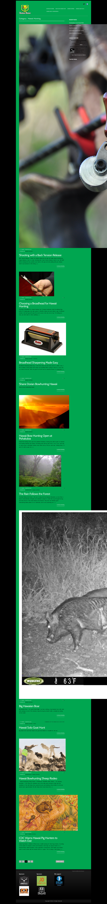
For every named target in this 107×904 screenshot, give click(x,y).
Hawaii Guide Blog (80, 8)
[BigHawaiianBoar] (29, 706)
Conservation (28, 774)
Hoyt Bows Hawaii (73, 28)
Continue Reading (60, 266)
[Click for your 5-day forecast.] (72, 52)
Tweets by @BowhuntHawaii (78, 871)
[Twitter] (84, 4)
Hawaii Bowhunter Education (75, 33)
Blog (26, 834)
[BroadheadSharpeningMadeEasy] (38, 362)
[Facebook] (87, 4)
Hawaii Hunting (70, 8)
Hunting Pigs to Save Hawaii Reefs (76, 22)
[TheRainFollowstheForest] (34, 493)
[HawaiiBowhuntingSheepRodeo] (38, 778)
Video (34, 723)
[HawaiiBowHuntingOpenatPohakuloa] (36, 437)
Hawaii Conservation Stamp (75, 25)
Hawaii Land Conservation (52, 11)
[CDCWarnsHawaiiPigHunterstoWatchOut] (38, 839)
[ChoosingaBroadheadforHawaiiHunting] (38, 305)
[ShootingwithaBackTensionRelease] (40, 255)
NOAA (81, 44)
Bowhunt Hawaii (50, 8)
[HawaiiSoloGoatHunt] (32, 727)
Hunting (35, 358)
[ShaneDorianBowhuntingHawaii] (38, 384)
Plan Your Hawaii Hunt (61, 8)
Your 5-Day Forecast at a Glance (79, 55)
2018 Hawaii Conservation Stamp (76, 30)
